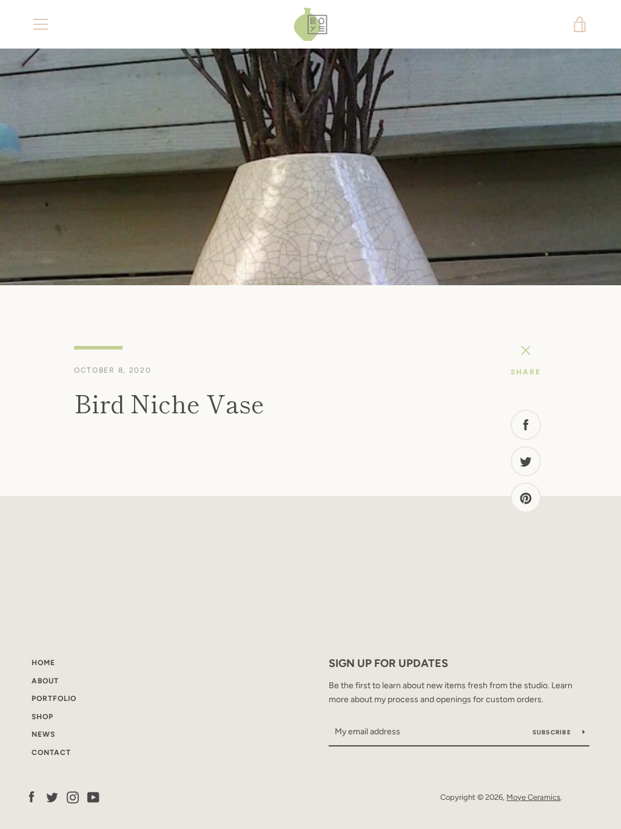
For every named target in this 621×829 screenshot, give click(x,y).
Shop (42, 716)
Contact (51, 752)
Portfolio (54, 698)
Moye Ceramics (533, 797)
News (43, 734)
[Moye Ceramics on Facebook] (31, 796)
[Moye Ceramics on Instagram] (73, 796)
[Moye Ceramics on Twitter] (52, 796)
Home (43, 662)
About (45, 681)
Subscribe (553, 732)
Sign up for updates (388, 663)
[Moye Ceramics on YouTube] (93, 796)
